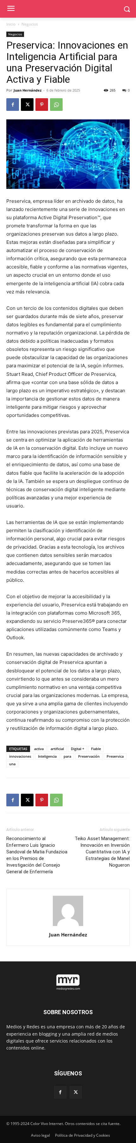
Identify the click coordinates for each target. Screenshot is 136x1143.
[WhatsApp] (56, 104)
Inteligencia (47, 756)
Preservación (89, 756)
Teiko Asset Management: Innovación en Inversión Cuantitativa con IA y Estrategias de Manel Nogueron (102, 852)
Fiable (96, 748)
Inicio (10, 24)
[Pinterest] (41, 104)
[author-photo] (68, 926)
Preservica (115, 756)
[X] (27, 104)
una (12, 763)
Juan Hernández (27, 90)
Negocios (30, 24)
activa (39, 748)
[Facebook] (12, 104)
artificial (57, 748)
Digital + (77, 748)
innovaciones (20, 756)
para (67, 756)
